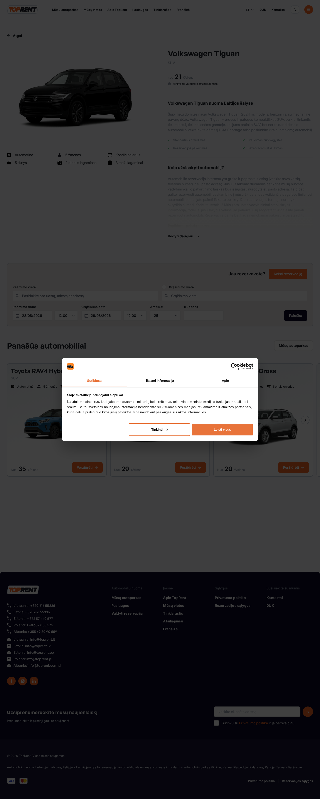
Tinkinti (157, 429)
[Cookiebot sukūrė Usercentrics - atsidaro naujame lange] (234, 366)
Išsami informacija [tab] (160, 380)
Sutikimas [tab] (94, 380)
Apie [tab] (225, 380)
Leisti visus (222, 429)
